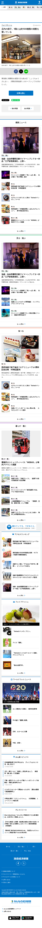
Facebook (18, 863)
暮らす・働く (31, 7)
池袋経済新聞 (21, 2)
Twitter (24, 863)
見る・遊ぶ (18, 7)
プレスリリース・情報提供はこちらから (14, 874)
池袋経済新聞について (9, 871)
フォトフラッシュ (7, 25)
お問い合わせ (6, 879)
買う (24, 7)
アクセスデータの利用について (11, 877)
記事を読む (21, 93)
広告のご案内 (6, 882)
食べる (10, 7)
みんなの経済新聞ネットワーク (21, 901)
